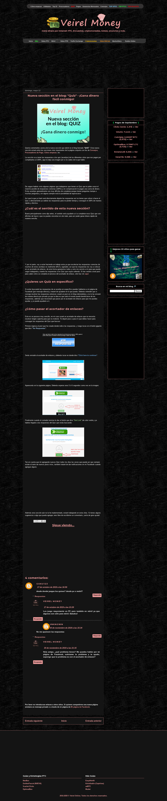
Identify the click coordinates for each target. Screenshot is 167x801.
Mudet (87, 789)
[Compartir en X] (39, 521)
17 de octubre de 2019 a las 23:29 (59, 607)
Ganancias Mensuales (90, 6)
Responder (97, 595)
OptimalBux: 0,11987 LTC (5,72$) (126, 145)
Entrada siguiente (34, 721)
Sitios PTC (45, 41)
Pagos (78, 6)
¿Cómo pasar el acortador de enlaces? (54, 309)
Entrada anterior (93, 721)
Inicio (30, 41)
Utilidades (47, 6)
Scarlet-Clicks (28, 786)
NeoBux (26, 781)
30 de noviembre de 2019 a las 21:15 (60, 648)
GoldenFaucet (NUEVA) (32, 783)
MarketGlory (117, 41)
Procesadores (64, 6)
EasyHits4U (90, 781)
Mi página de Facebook (80, 707)
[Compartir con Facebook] (42, 521)
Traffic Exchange (76, 41)
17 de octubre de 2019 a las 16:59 (52, 587)
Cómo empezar (36, 6)
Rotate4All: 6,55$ (123, 152)
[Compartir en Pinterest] (44, 521)
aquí (87, 274)
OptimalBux (27, 789)
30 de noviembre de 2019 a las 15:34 (66, 628)
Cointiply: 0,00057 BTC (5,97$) (125, 138)
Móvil (53, 41)
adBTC (88, 786)
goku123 (42, 584)
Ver (136, 127)
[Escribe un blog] (37, 521)
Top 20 (54, 6)
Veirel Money (52, 601)
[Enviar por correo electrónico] (34, 521)
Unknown (56, 624)
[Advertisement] (83, 66)
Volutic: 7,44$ (123, 132)
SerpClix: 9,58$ (122, 157)
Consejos (104, 6)
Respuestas (40, 596)
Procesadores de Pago (34, 153)
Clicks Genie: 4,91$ (123, 127)
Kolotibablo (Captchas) (94, 783)
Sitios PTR (64, 41)
